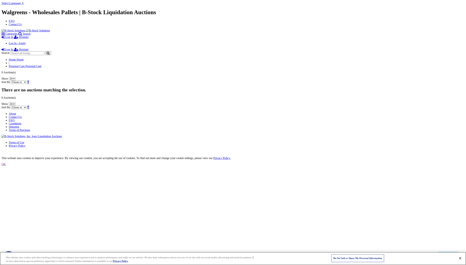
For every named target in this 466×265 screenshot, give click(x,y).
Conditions (15, 123)
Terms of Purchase (19, 130)
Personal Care (25, 66)
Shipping (14, 126)
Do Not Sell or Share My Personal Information (357, 258)
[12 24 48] (12, 78)
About (12, 113)
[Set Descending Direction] (28, 82)
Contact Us (15, 24)
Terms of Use (16, 142)
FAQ (12, 21)
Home (16, 59)
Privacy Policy (17, 145)
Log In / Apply (17, 43)
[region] (233, 258)
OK (3, 164)
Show (4, 78)
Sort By (5, 82)
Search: (5, 52)
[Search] (48, 53)
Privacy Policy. (222, 158)
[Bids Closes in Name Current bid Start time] (19, 82)
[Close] (460, 258)
